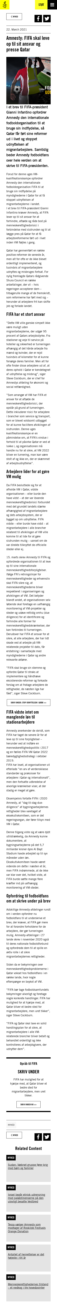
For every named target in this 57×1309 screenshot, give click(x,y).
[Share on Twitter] (47, 18)
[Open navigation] (52, 4)
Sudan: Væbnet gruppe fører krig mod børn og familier (28, 1166)
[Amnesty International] (5, 4)
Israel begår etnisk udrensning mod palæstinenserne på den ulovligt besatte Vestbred (26, 1198)
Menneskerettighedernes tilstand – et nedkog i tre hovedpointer (28, 1286)
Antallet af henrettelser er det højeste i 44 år (26, 1256)
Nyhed (11, 1125)
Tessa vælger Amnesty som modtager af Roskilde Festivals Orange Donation (27, 1228)
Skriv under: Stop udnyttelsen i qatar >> (28, 702)
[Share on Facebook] (38, 18)
